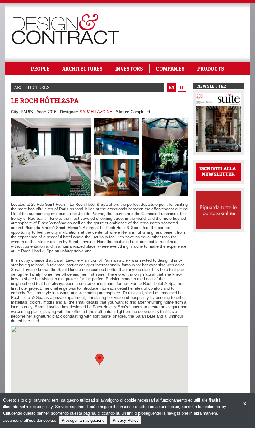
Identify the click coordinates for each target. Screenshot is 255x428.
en (171, 87)
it (182, 87)
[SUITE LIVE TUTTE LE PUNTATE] (218, 209)
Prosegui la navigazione (83, 420)
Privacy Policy (126, 420)
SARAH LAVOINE (96, 111)
